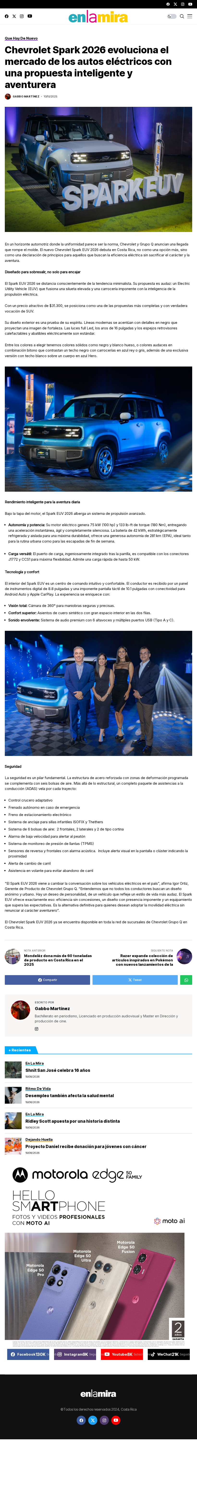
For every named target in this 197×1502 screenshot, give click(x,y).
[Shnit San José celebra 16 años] (13, 1069)
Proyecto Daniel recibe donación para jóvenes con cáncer (86, 1146)
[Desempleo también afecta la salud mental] (13, 1095)
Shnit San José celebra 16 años (57, 1070)
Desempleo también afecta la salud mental (69, 1095)
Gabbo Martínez (26, 96)
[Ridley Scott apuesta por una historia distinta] (13, 1120)
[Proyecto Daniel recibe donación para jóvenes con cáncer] (13, 1146)
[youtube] (190, 4)
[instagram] (182, 4)
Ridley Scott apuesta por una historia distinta (72, 1121)
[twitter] (175, 4)
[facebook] (168, 4)
